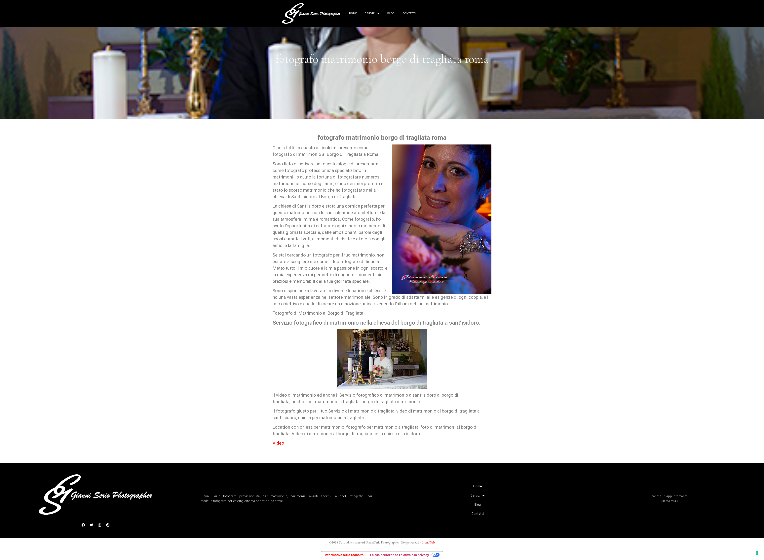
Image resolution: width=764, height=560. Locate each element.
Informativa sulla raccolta (344, 555)
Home (353, 13)
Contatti (409, 13)
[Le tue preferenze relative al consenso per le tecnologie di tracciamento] (757, 553)
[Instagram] (99, 525)
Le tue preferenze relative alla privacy (399, 555)
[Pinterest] (107, 525)
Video (278, 443)
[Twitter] (91, 525)
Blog (391, 13)
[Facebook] (83, 525)
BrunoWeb (428, 542)
